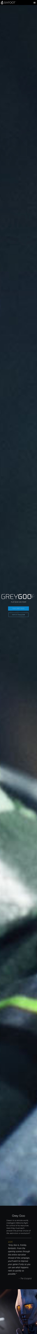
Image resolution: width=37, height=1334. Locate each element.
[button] (34, 2)
